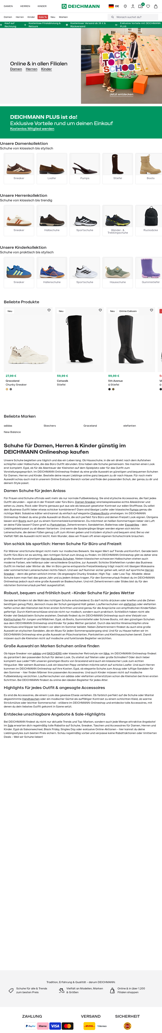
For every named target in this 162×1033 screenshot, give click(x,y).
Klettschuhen (12, 619)
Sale (10, 725)
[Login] (132, 6)
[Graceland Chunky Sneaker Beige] (28, 355)
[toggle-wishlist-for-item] (49, 310)
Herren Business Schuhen (57, 558)
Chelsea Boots (99, 513)
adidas (8, 425)
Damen (16, 69)
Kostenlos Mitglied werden (32, 128)
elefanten (129, 425)
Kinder (46, 69)
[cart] (155, 6)
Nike (106, 653)
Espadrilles (132, 524)
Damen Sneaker (85, 502)
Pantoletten (58, 524)
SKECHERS (54, 653)
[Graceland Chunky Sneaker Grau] (11, 389)
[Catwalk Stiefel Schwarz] (79, 355)
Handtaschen (31, 699)
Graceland (90, 425)
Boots (22, 521)
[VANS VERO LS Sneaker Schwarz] (161, 389)
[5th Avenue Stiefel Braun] (113, 389)
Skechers (50, 425)
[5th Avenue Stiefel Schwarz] (130, 355)
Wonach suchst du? (128, 17)
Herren (31, 69)
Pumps (134, 509)
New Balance (12, 432)
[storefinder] (125, 6)
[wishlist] (148, 6)
